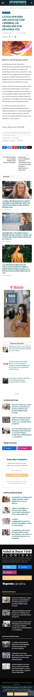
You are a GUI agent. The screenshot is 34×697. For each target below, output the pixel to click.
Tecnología (6, 12)
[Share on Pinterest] (15, 37)
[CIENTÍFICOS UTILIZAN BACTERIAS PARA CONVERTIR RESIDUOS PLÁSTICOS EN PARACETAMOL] (6, 655)
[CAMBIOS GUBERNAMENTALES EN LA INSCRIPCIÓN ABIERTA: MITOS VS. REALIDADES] (6, 521)
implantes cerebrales (9, 140)
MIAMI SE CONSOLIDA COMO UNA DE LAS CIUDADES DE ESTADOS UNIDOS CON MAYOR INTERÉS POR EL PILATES (21, 409)
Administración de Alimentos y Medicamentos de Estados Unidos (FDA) (16, 134)
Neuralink (19, 140)
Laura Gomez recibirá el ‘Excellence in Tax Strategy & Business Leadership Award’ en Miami (19, 380)
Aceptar (10, 694)
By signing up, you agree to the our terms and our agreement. (17, 482)
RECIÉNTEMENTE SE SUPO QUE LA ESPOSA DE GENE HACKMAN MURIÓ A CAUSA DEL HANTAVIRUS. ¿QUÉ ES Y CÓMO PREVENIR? (21, 668)
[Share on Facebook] (9, 37)
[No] (32, 691)
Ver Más (17, 394)
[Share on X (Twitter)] (12, 37)
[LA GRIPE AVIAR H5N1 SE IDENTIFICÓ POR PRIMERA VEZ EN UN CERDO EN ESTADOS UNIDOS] (6, 644)
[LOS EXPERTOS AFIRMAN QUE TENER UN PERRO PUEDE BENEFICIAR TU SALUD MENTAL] (6, 499)
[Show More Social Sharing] (18, 37)
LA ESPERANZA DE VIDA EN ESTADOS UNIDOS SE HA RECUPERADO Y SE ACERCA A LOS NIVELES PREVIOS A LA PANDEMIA (22, 534)
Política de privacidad (21, 694)
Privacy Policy (16, 483)
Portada (12, 8)
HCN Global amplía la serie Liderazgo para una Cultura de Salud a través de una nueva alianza (20, 348)
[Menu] (3, 3)
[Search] (31, 3)
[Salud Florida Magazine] (18, 3)
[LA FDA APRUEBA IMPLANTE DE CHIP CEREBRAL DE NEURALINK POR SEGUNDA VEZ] (17, 48)
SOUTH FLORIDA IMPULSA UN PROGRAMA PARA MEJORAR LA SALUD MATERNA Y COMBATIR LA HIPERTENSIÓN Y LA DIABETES (21, 433)
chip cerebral (6, 138)
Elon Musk (15, 138)
